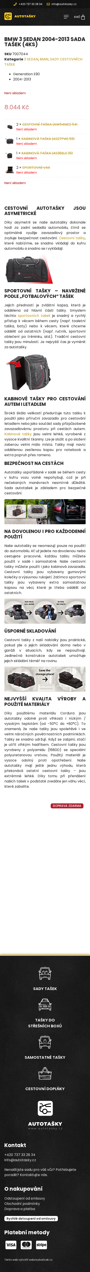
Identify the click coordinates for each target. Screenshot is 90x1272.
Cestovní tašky (72, 238)
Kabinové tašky (18, 434)
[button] (66, 17)
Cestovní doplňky (45, 1088)
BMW (44, 59)
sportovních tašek (34, 315)
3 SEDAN (31, 59)
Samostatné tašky (45, 1057)
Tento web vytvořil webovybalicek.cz (28, 1260)
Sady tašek (45, 988)
